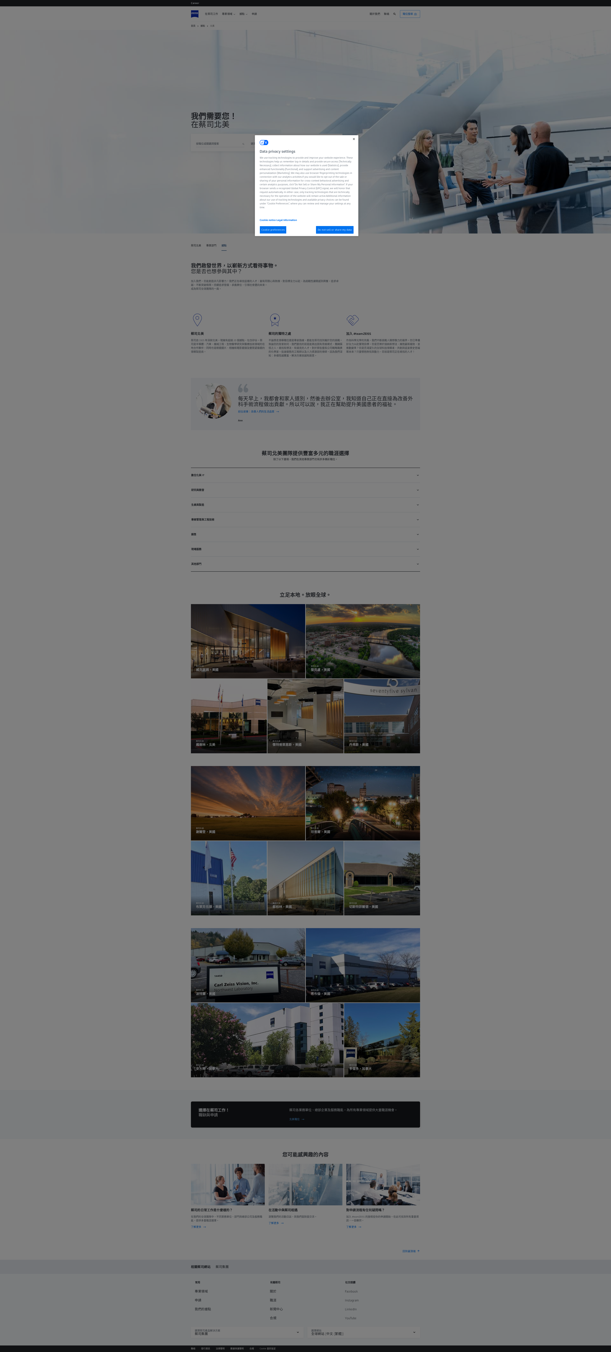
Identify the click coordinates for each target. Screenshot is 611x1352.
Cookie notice (268, 220)
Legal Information (286, 220)
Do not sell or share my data (335, 229)
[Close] (353, 139)
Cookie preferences (273, 229)
